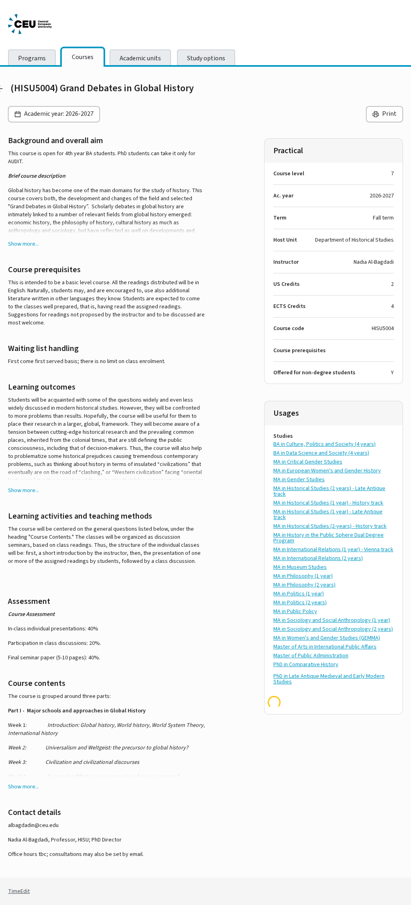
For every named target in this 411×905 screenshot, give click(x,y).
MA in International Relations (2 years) (318, 558)
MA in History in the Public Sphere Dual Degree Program (328, 538)
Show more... (23, 244)
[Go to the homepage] (68, 24)
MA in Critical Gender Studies (307, 462)
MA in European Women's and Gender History (327, 471)
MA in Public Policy (295, 611)
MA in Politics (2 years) (300, 602)
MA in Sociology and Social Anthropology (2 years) (333, 629)
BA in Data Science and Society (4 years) (321, 453)
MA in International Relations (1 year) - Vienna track (333, 549)
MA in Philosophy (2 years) (304, 585)
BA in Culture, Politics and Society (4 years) (324, 444)
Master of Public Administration (310, 656)
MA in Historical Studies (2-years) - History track (330, 526)
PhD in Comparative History (305, 664)
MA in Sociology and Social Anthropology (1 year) (331, 620)
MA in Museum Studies (300, 567)
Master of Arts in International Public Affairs (324, 647)
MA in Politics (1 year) (298, 594)
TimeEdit (19, 891)
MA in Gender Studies (299, 479)
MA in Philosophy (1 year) (303, 576)
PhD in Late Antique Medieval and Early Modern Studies (329, 679)
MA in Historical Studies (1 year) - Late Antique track (328, 514)
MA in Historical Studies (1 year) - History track (328, 503)
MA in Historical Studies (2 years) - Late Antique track (329, 491)
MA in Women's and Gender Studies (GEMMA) (326, 638)
